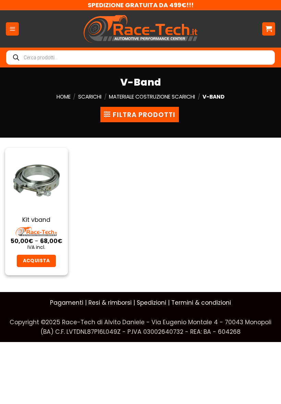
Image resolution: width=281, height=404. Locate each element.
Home (64, 96)
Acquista (36, 260)
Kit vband (36, 220)
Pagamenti (66, 303)
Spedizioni (151, 303)
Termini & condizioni (201, 303)
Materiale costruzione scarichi (152, 96)
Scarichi (89, 96)
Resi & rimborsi (110, 303)
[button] (12, 29)
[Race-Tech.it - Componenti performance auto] (140, 28)
